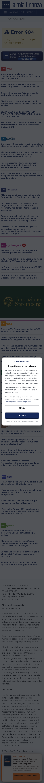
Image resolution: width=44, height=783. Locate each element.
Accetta (22, 415)
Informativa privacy (23, 402)
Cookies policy (10, 402)
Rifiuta (22, 408)
